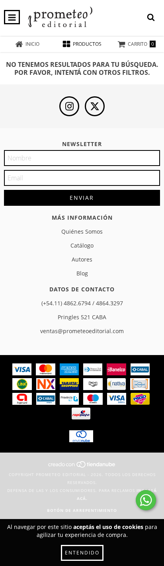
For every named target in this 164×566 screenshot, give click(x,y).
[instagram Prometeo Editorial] (69, 106)
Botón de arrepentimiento (82, 510)
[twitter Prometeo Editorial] (95, 106)
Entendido (82, 552)
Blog (82, 273)
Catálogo (82, 245)
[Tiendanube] (82, 466)
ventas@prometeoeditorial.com (82, 331)
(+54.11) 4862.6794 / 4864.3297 (82, 303)
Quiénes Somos (82, 231)
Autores (82, 259)
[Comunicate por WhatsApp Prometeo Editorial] (146, 500)
